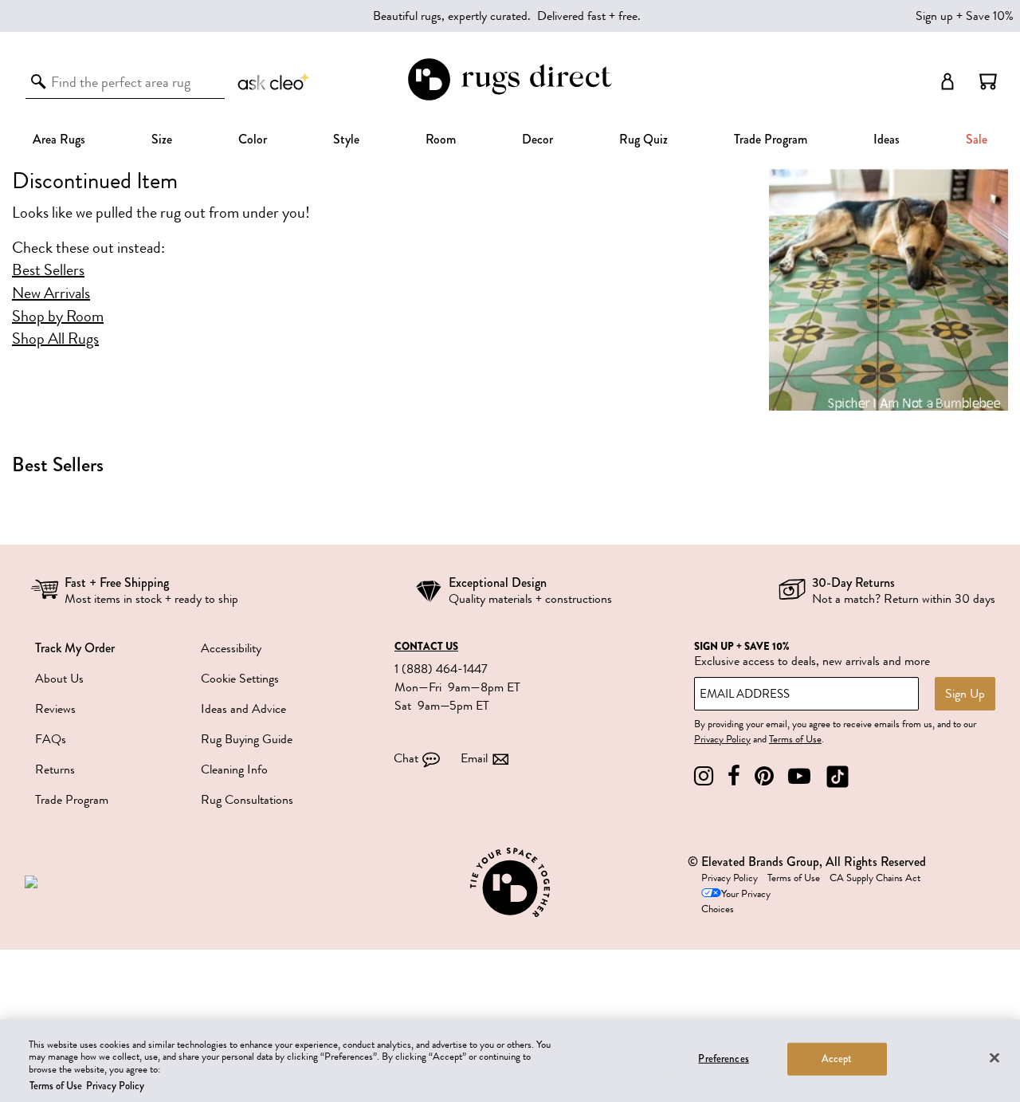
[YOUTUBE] (799, 776)
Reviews (55, 708)
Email (474, 758)
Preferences (723, 1059)
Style (346, 139)
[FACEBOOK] (734, 776)
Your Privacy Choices (736, 901)
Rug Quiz (643, 139)
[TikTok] (837, 776)
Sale (976, 139)
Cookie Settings (240, 678)
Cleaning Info (234, 769)
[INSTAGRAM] (703, 776)
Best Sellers (48, 270)
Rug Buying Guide (246, 739)
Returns (55, 769)
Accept (837, 1059)
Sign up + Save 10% (965, 16)
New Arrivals (51, 293)
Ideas (886, 139)
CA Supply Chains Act (875, 878)
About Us (59, 678)
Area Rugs (59, 139)
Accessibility (231, 648)
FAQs (50, 739)
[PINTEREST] (764, 776)
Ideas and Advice (243, 708)
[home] (509, 97)
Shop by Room (58, 316)
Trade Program (770, 139)
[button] (988, 81)
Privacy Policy (722, 739)
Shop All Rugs (55, 339)
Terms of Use (795, 739)
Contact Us (426, 646)
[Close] (994, 1057)
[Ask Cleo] (274, 81)
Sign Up (965, 693)
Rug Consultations (247, 799)
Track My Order (75, 648)
